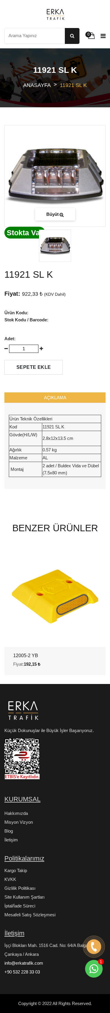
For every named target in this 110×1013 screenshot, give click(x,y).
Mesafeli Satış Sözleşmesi (29, 914)
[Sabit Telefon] (94, 947)
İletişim (11, 839)
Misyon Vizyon (18, 822)
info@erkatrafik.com (23, 963)
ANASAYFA (37, 85)
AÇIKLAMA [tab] (55, 397)
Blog (8, 830)
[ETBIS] (22, 761)
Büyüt (52, 214)
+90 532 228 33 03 (22, 971)
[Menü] (103, 36)
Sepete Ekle (33, 367)
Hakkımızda (16, 813)
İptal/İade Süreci (19, 905)
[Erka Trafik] (22, 712)
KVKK (10, 879)
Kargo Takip (15, 870)
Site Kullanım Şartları (24, 896)
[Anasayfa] (55, 14)
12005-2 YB (25, 655)
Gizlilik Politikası (19, 888)
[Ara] (72, 36)
